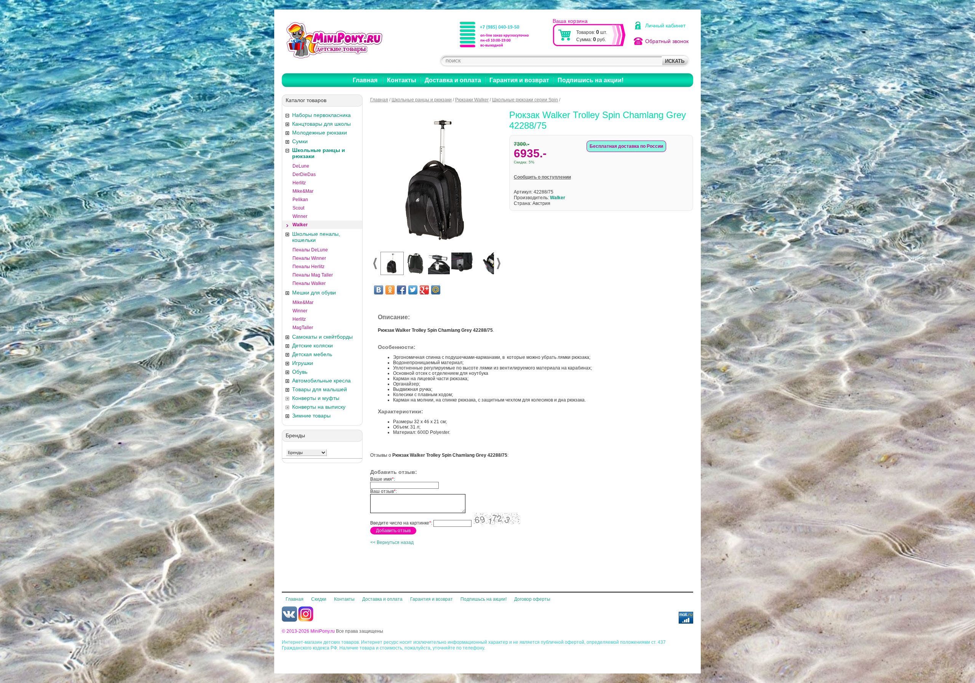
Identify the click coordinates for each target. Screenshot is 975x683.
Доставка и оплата (453, 80)
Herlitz (299, 183)
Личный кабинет (665, 25)
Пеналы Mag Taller (312, 275)
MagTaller (302, 327)
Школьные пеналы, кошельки (316, 237)
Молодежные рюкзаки (319, 133)
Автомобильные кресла (321, 380)
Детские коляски (312, 345)
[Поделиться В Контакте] (378, 289)
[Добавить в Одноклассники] (390, 289)
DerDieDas (304, 174)
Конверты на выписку (318, 407)
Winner (299, 216)
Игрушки (302, 363)
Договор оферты (532, 599)
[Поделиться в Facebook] (401, 289)
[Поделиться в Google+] (424, 289)
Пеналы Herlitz (308, 266)
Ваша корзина (570, 21)
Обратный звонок (667, 41)
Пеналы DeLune (310, 250)
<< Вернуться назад (392, 542)
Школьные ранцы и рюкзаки (318, 153)
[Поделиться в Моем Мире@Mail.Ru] (435, 289)
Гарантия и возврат (519, 80)
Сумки (300, 141)
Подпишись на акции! (590, 80)
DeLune (300, 166)
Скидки (318, 599)
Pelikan (300, 199)
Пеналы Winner (309, 258)
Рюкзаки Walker (472, 99)
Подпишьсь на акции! (483, 599)
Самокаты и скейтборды (322, 337)
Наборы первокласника (321, 115)
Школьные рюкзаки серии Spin (525, 99)
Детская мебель (312, 354)
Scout (298, 208)
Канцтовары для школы (321, 124)
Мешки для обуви (314, 293)
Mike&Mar (302, 191)
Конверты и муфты (315, 398)
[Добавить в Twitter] (412, 289)
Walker (300, 224)
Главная (365, 80)
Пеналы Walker (309, 283)
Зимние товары (311, 416)
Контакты (401, 80)
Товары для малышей (319, 389)
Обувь (299, 372)
